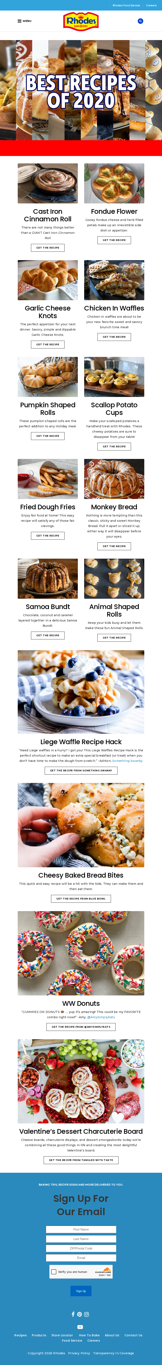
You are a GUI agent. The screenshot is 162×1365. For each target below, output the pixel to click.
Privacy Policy (79, 1353)
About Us (112, 1335)
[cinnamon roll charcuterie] (81, 1081)
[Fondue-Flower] (114, 183)
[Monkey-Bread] (114, 479)
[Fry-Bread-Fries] (48, 479)
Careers (151, 5)
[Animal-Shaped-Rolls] (114, 579)
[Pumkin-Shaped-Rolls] (48, 377)
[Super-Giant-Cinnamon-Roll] (48, 183)
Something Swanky (127, 761)
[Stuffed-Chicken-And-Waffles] (114, 280)
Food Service (72, 1340)
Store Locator (62, 1335)
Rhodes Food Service (126, 5)
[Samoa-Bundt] (48, 579)
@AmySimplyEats (101, 1017)
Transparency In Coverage (113, 1353)
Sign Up (81, 1291)
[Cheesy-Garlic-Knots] (48, 280)
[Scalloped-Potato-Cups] (114, 377)
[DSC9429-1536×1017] (81, 692)
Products (39, 1335)
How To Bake (89, 1335)
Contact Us (133, 1335)
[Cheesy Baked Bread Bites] (81, 825)
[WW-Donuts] (81, 953)
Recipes (20, 1335)
